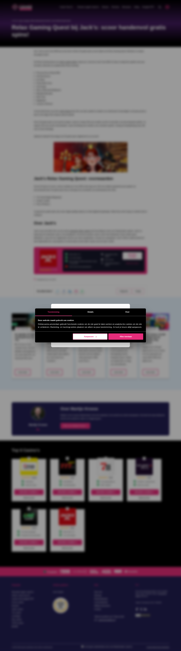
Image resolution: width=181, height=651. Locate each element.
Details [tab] (91, 312)
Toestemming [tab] (53, 312)
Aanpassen (89, 336)
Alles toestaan (126, 336)
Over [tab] (127, 312)
